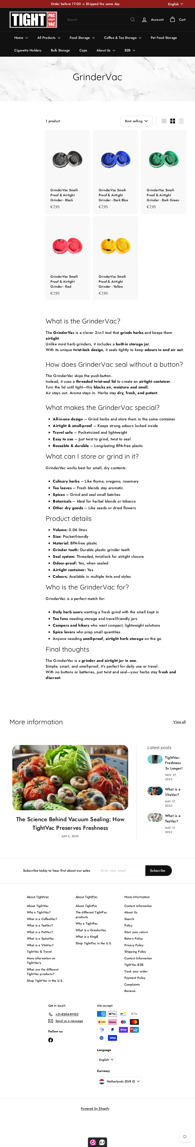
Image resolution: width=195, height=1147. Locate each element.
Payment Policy (135, 978)
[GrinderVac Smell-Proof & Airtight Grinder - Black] (67, 172)
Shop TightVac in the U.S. (45, 980)
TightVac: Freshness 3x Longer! (174, 763)
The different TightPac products (91, 914)
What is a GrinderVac (91, 930)
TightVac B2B (134, 964)
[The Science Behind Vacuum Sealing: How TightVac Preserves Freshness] (70, 777)
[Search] (132, 19)
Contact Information (138, 958)
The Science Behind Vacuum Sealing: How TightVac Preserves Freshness (70, 823)
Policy (128, 925)
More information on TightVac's (41, 960)
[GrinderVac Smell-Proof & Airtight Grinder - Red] (67, 258)
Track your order (136, 971)
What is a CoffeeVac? (42, 919)
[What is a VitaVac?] (155, 791)
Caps (83, 50)
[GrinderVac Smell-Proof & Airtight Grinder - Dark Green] (163, 172)
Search (129, 919)
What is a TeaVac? (172, 818)
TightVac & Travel (39, 951)
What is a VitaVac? (172, 792)
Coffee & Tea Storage (121, 37)
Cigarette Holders (27, 50)
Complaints (132, 984)
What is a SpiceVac (40, 938)
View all (179, 721)
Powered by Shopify (95, 1108)
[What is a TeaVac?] (155, 817)
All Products (47, 37)
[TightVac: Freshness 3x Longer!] (155, 759)
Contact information (138, 906)
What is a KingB (87, 936)
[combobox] (101, 19)
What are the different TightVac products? (43, 971)
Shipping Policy (135, 951)
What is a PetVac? (40, 932)
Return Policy (133, 938)
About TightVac (38, 906)
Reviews (130, 991)
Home (19, 37)
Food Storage (80, 37)
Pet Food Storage (164, 37)
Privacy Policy (134, 945)
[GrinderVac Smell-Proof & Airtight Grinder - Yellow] (115, 258)
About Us (104, 50)
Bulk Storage (60, 50)
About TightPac (87, 906)
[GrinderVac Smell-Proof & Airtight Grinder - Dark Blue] (115, 172)
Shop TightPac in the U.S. (94, 943)
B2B (128, 50)
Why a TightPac (87, 923)
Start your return (136, 932)
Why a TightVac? (39, 912)
